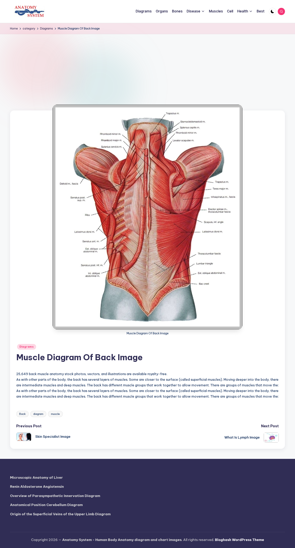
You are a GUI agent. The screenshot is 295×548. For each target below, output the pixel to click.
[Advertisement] (147, 64)
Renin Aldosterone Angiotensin (37, 486)
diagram (38, 413)
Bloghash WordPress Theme (239, 540)
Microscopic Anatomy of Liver (36, 477)
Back (22, 413)
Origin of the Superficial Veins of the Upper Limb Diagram (60, 514)
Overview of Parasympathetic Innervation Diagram (55, 496)
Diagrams (26, 346)
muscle (55, 413)
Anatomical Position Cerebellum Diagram (46, 505)
